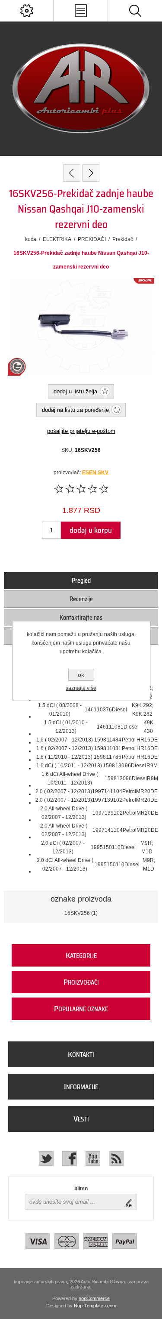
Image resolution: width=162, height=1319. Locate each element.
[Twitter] (46, 1158)
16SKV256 (77, 913)
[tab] (81, 580)
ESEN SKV (95, 473)
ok (81, 674)
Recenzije (81, 599)
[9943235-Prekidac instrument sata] (71, 173)
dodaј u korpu (91, 530)
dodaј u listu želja (75, 391)
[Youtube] (93, 1158)
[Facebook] (69, 1158)
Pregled (81, 580)
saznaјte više (81, 688)
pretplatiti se (131, 1201)
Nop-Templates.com (95, 1305)
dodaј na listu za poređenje (75, 410)
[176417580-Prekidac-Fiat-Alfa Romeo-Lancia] (90, 173)
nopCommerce (94, 1298)
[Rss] (116, 1158)
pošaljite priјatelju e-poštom (81, 431)
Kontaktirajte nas (81, 617)
